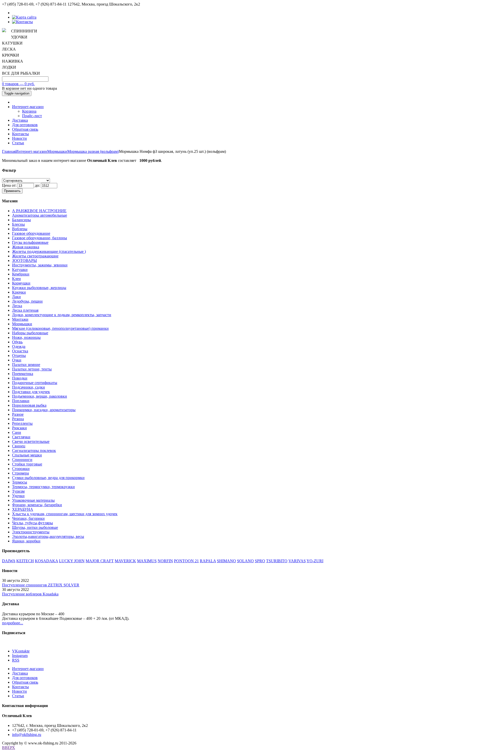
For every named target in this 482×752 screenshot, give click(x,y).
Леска (17, 306)
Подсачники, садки (28, 387)
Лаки (16, 297)
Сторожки (21, 468)
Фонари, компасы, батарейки (37, 505)
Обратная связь (25, 129)
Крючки (19, 292)
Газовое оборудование (31, 233)
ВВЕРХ (8, 747)
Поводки (19, 378)
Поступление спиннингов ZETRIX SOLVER (40, 585)
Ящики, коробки (26, 541)
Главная (9, 151)
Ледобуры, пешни (27, 301)
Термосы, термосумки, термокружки (43, 487)
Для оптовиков (25, 125)
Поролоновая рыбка (29, 405)
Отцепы (19, 355)
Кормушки (21, 283)
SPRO (260, 561)
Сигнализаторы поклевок (34, 450)
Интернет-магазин (28, 107)
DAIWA (8, 561)
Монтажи (20, 319)
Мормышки (57, 151)
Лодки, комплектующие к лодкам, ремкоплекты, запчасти (61, 315)
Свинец (18, 446)
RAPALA (208, 561)
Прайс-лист (32, 116)
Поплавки (20, 401)
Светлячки (21, 437)
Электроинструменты (30, 532)
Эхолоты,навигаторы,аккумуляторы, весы (48, 536)
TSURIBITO (276, 561)
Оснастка (20, 351)
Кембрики (20, 274)
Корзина (29, 111)
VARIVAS (297, 561)
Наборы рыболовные (30, 333)
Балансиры (21, 220)
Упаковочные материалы (33, 500)
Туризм (18, 491)
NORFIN (165, 561)
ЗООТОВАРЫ (24, 260)
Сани (16, 432)
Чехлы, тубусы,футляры (32, 523)
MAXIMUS (147, 561)
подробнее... (12, 623)
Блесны (18, 224)
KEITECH (25, 561)
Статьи (18, 143)
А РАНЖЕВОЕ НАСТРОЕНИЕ (39, 211)
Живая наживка (25, 247)
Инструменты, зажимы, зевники (40, 265)
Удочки (18, 496)
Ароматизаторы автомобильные (39, 215)
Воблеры (19, 229)
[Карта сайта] (24, 17)
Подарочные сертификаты (34, 383)
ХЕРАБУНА (22, 509)
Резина (18, 419)
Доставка (20, 120)
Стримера (20, 473)
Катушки (20, 269)
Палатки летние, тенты (32, 369)
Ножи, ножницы (26, 337)
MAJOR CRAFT (100, 561)
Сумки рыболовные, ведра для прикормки (48, 478)
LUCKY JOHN (72, 561)
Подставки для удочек (31, 392)
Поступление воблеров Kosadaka (30, 594)
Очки (16, 360)
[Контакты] (22, 22)
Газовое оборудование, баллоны (39, 238)
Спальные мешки (27, 455)
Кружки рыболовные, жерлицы (39, 288)
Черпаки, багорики (28, 518)
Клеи (16, 278)
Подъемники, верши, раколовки (39, 396)
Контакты (20, 134)
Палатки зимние (26, 364)
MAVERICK (125, 561)
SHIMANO (226, 561)
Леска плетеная (25, 310)
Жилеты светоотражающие (35, 256)
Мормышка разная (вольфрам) (93, 151)
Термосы (19, 482)
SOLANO (245, 561)
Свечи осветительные (30, 441)
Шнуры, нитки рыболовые (35, 527)
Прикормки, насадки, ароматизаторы (44, 410)
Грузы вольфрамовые (30, 242)
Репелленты (22, 423)
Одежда (18, 346)
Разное (18, 414)
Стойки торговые (27, 464)
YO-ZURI (315, 561)
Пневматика (22, 373)
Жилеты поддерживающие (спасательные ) (49, 251)
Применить (12, 191)
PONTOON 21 (186, 561)
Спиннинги (22, 459)
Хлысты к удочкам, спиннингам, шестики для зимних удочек (64, 514)
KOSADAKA (46, 561)
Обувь (17, 342)
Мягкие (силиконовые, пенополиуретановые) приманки (60, 328)
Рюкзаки (19, 428)
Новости (19, 138)
